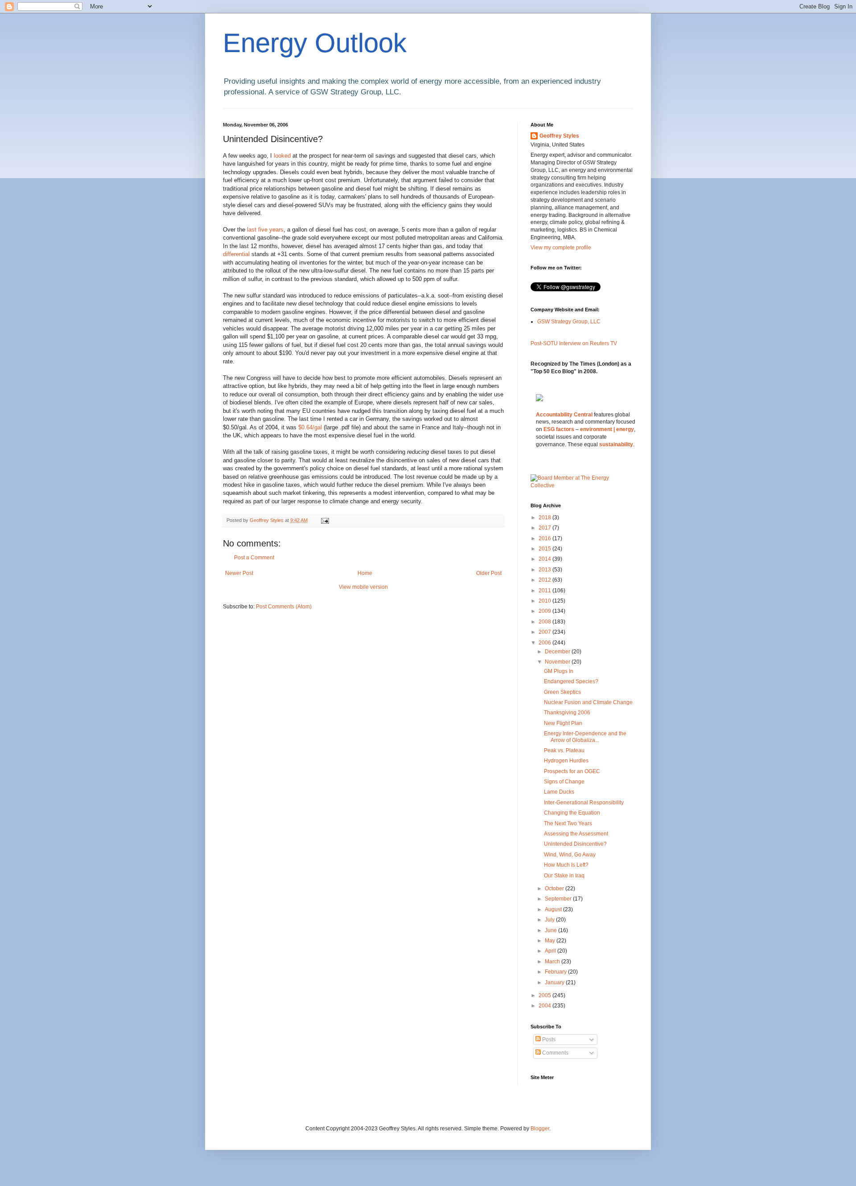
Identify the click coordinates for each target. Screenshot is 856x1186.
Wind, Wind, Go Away (570, 855)
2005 (545, 995)
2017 (545, 528)
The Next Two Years (568, 823)
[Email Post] (324, 520)
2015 (545, 549)
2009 (545, 611)
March (553, 961)
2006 (545, 643)
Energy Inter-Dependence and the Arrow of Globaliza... (585, 736)
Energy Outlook (315, 43)
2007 (545, 632)
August (554, 909)
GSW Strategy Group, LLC (569, 321)
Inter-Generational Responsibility (584, 802)
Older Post (489, 573)
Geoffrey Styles (559, 136)
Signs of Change (564, 781)
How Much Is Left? (566, 865)
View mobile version (363, 587)
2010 (545, 601)
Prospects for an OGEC (572, 771)
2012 (545, 580)
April (551, 951)
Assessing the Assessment (576, 834)
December (558, 651)
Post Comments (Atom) (284, 606)
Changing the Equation (572, 813)
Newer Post (239, 573)
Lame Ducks (559, 792)
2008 (545, 622)
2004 (545, 1006)
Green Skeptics (562, 692)
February (556, 972)
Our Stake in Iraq (564, 875)
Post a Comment (254, 557)
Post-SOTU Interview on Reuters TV (574, 343)
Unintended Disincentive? (575, 844)
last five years (265, 229)
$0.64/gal (311, 427)
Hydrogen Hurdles (566, 761)
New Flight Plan (563, 723)
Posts (548, 1039)
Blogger (540, 1128)
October (555, 888)
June (551, 930)
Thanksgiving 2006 (567, 712)
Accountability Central (564, 415)
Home (365, 573)
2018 (545, 517)
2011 (545, 590)
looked (283, 155)
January (555, 982)
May (550, 940)
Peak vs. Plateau (564, 750)
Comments (554, 1053)
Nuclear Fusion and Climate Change (588, 702)
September (559, 899)
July (550, 920)
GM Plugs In (558, 671)
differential (237, 254)
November (558, 662)
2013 (545, 570)
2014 (545, 559)
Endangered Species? (571, 681)
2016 (545, 538)
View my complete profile (561, 248)
